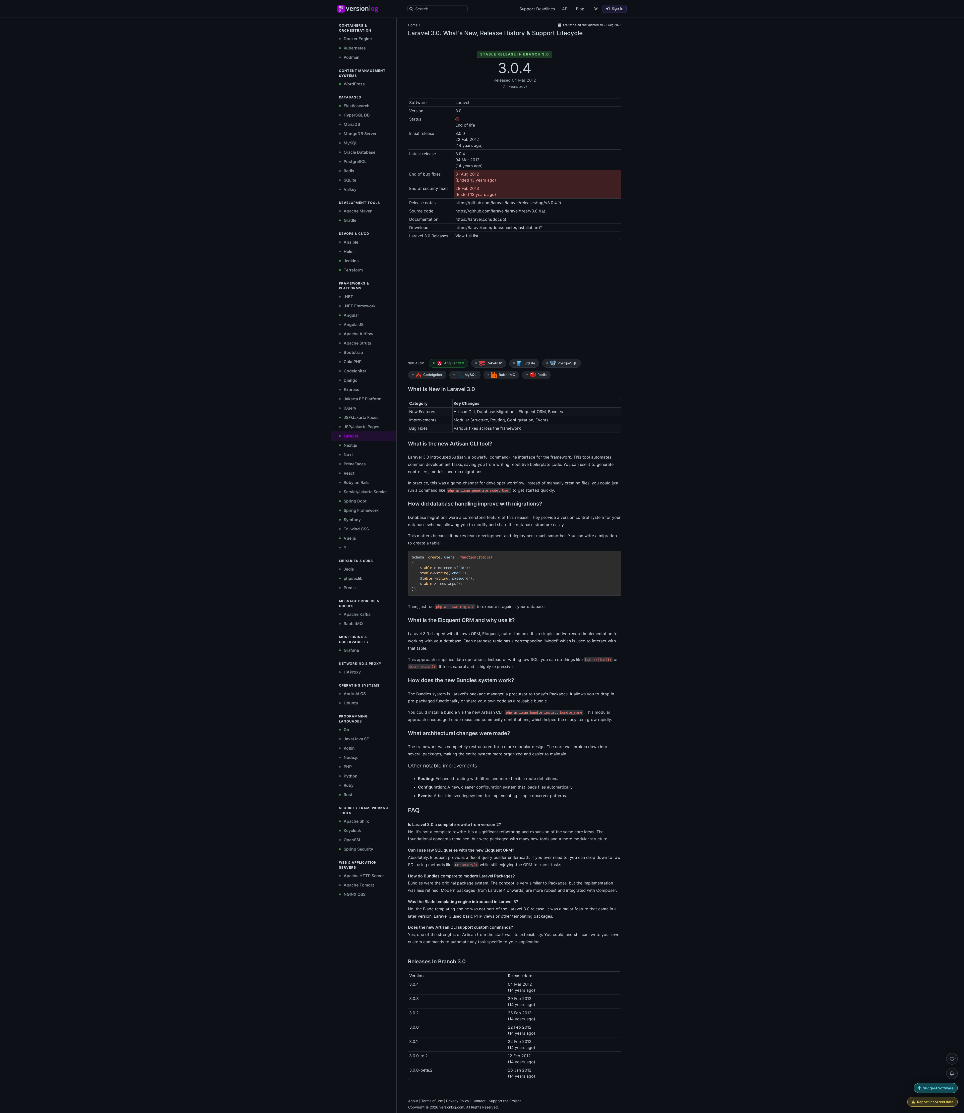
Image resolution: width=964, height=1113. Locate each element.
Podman (351, 57)
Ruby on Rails (356, 482)
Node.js (350, 757)
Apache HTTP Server (363, 875)
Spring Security (358, 849)
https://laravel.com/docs (478, 219)
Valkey (349, 189)
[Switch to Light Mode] (596, 9)
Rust (347, 794)
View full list (466, 235)
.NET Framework (359, 305)
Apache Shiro (356, 821)
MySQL (350, 142)
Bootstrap (353, 352)
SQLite (349, 180)
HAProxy (352, 672)
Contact (479, 1101)
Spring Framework (361, 510)
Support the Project (505, 1101)
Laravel (350, 435)
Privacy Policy (457, 1101)
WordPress (354, 83)
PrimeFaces (354, 463)
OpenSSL (352, 839)
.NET (348, 296)
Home (412, 25)
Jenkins (351, 260)
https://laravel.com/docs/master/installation (496, 227)
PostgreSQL (355, 161)
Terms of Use (432, 1101)
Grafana (351, 650)
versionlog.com (451, 1107)
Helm (348, 251)
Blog (580, 8)
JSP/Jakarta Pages (361, 426)
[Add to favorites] (952, 1059)
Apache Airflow (358, 333)
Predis (349, 587)
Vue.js (349, 538)
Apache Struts (357, 343)
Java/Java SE (356, 738)
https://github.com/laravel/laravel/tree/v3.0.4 (498, 210)
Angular (351, 315)
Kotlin (349, 748)
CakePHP (352, 361)
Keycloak (352, 830)
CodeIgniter (354, 370)
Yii (345, 547)
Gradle (349, 220)
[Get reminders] (952, 1073)
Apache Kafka (357, 614)
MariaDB (351, 124)
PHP (347, 766)
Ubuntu (350, 702)
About (413, 1101)
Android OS (354, 693)
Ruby (348, 785)
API (565, 8)
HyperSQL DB (356, 115)
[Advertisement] (514, 300)
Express (351, 389)
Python (350, 775)
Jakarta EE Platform (362, 398)
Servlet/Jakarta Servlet (365, 491)
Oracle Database (359, 152)
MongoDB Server (360, 133)
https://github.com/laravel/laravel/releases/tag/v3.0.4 (506, 202)
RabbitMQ (353, 623)
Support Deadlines (537, 8)
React (348, 473)
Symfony (352, 519)
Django (350, 380)
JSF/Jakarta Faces (361, 417)
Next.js (350, 445)
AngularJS (353, 324)
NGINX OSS (354, 894)
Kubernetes (354, 47)
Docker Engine (357, 38)
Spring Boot (355, 501)
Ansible (350, 242)
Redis (348, 170)
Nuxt (348, 454)
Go (346, 729)
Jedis (348, 569)
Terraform (353, 269)
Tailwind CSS (356, 528)
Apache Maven (358, 210)
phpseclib (353, 578)
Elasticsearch (356, 105)
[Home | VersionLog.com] (369, 9)
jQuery (349, 408)
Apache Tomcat (358, 884)
